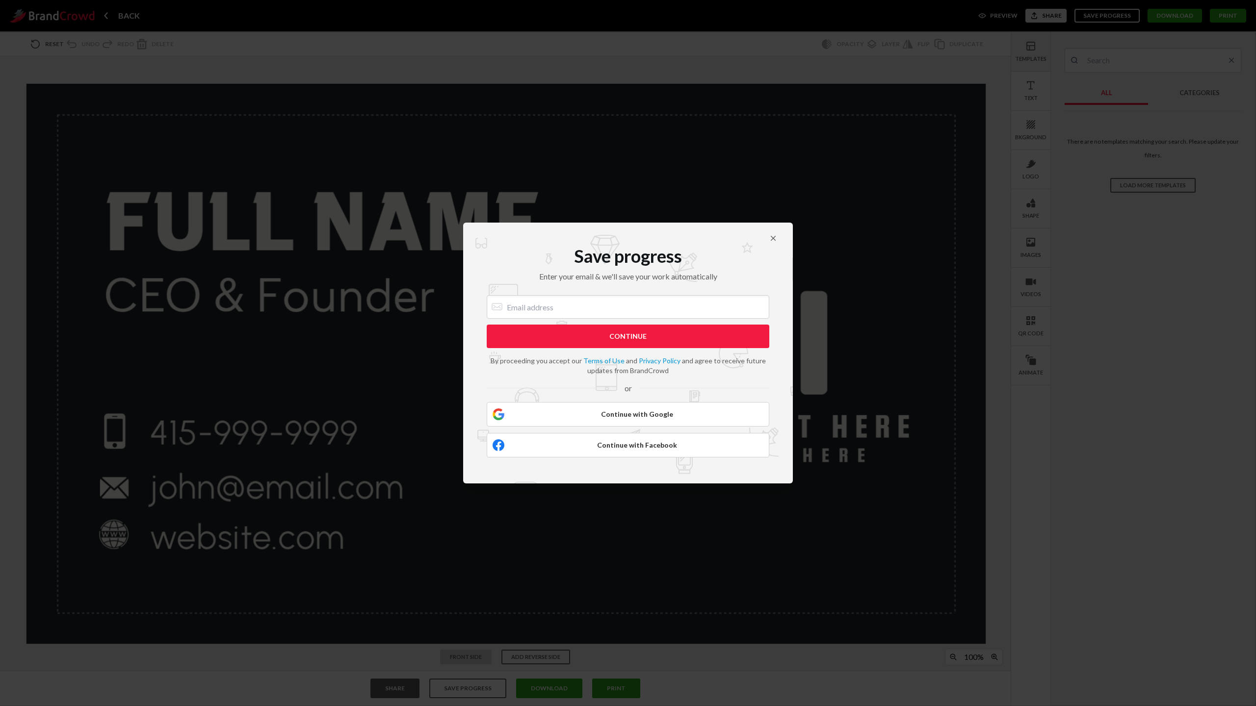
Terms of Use (604, 360)
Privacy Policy (659, 360)
